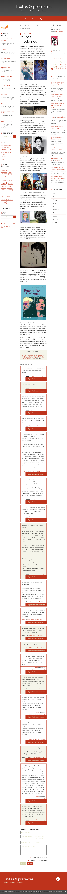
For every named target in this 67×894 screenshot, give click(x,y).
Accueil (23, 19)
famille (3, 189)
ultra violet (24, 358)
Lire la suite (59, 31)
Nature (55, 213)
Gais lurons (4, 95)
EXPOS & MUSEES (6, 152)
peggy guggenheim (26, 357)
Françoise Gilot (34, 162)
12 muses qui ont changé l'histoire (33, 353)
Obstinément (61, 169)
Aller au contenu (5, 1)
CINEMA (3, 154)
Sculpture (9, 196)
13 (60, 64)
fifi (51, 160)
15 (65, 64)
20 (60, 66)
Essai (3, 196)
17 (54, 66)
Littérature (29, 352)
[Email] (58, 879)
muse (43, 356)
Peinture (40, 352)
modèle (31, 356)
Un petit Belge (41, 667)
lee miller (24, 355)
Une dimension (5, 58)
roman (11, 193)
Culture (23, 352)
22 (65, 66)
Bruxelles (56, 203)
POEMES (3, 159)
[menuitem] (23, 18)
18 (56, 66)
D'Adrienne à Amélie (7, 122)
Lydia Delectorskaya (36, 195)
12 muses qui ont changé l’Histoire (29, 46)
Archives (33, 19)
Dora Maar (36, 160)
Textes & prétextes (33, 6)
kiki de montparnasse (39, 354)
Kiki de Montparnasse (37, 84)
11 (56, 64)
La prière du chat (24, 26)
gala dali (30, 354)
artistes (33, 353)
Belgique (55, 200)
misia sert (26, 356)
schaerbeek (5, 177)
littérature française (7, 199)
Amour (10, 202)
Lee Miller (28, 131)
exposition (4, 170)
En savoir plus (4, 892)
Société (55, 222)
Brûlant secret (5, 104)
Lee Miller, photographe (28, 122)
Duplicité (3, 113)
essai (26, 354)
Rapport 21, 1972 (6, 67)
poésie (13, 177)
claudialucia (42, 796)
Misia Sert (23, 84)
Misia (32, 90)
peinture (4, 193)
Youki (22, 92)
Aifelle (27, 410)
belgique (4, 186)
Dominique (42, 712)
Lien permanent (26, 351)
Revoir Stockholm (6, 77)
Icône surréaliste (25, 28)
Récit (10, 186)
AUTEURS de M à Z (6, 147)
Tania (27, 388)
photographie (40, 357)
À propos (43, 19)
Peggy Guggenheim (25, 120)
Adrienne (28, 499)
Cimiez (26, 204)
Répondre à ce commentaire (36, 379)
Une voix (3, 40)
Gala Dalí (28, 84)
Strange (3, 49)
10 (54, 64)
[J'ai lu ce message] (65, 891)
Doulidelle (28, 471)
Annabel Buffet (40, 272)
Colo (27, 601)
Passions (35, 352)
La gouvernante (5, 86)
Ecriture (4, 202)
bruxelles (4, 173)
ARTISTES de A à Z (6, 150)
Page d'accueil (34, 26)
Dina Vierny (23, 227)
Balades (55, 197)
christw (27, 376)
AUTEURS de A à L (6, 145)
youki (29, 358)
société (10, 189)
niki (27, 426)
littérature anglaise (7, 180)
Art (40, 351)
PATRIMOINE (4, 157)
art (10, 173)
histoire (12, 170)
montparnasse (37, 356)
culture (4, 183)
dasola (53, 178)
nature (10, 183)
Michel (53, 105)
